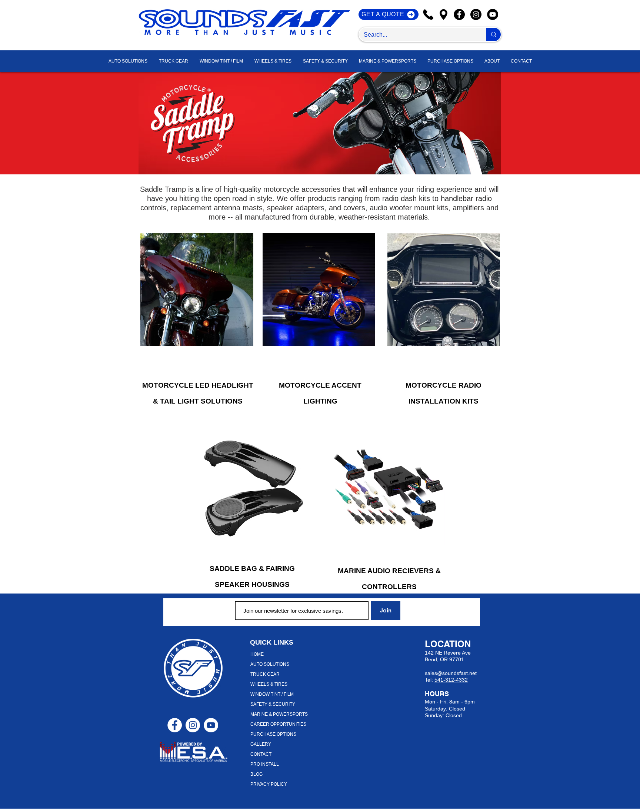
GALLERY (260, 744)
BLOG (256, 774)
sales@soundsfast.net (451, 673)
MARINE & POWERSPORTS (279, 714)
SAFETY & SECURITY (272, 704)
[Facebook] (459, 14)
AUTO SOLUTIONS (269, 664)
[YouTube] (492, 14)
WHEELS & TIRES (268, 684)
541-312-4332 (451, 680)
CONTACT (260, 754)
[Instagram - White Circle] (193, 725)
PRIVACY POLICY (268, 784)
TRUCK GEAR (265, 674)
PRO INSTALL (264, 764)
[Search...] (493, 34)
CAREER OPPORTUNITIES (278, 724)
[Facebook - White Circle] (174, 725)
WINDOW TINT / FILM (272, 694)
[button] (492, 61)
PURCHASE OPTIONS (273, 734)
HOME (257, 654)
